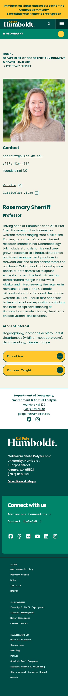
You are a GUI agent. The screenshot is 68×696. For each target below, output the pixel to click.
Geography (14, 33)
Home (7, 54)
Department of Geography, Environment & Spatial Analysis (34, 60)
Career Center (19, 623)
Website (9, 185)
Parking (15, 650)
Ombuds (14, 677)
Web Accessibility (21, 569)
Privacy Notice (19, 574)
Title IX (15, 585)
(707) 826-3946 (34, 409)
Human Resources (20, 617)
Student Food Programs (24, 661)
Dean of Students (21, 639)
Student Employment (22, 612)
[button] (49, 24)
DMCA (13, 580)
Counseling (17, 644)
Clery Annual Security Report (28, 671)
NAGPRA (14, 591)
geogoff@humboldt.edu (34, 414)
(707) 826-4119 (16, 163)
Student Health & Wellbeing (27, 666)
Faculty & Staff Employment (27, 607)
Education (15, 356)
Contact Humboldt (23, 521)
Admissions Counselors (27, 514)
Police (14, 655)
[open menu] (61, 24)
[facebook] (30, 419)
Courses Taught (19, 370)
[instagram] (38, 419)
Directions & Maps (22, 481)
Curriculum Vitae (18, 192)
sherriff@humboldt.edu (22, 156)
